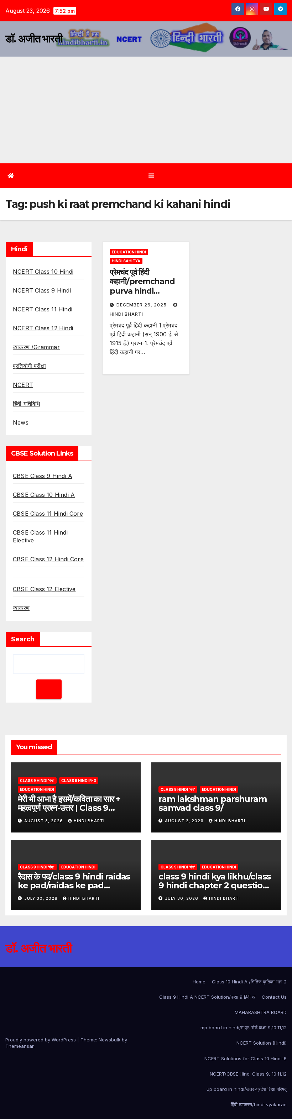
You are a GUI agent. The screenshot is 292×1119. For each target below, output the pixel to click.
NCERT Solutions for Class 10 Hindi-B (245, 1058)
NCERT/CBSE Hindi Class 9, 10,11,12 (248, 1074)
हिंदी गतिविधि (26, 403)
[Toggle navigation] (151, 175)
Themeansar (19, 1046)
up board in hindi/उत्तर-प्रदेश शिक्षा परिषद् (247, 1089)
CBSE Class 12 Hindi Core (48, 559)
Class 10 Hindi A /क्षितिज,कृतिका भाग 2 (249, 981)
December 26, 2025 (142, 305)
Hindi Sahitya (126, 261)
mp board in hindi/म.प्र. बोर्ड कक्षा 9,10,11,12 (243, 1027)
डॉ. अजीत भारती (33, 38)
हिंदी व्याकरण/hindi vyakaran (259, 1104)
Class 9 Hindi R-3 (78, 780)
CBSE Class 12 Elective (44, 589)
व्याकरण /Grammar (36, 347)
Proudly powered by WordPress (41, 1039)
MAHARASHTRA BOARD (261, 1012)
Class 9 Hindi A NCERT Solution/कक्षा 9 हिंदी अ (207, 997)
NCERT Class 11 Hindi (42, 309)
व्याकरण (21, 607)
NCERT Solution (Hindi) (261, 1043)
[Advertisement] (146, 110)
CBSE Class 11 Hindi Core (48, 513)
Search (23, 639)
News (20, 422)
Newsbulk (109, 1039)
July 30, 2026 (41, 898)
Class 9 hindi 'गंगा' (37, 780)
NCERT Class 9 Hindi (42, 290)
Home (199, 981)
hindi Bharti (89, 820)
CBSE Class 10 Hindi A (44, 494)
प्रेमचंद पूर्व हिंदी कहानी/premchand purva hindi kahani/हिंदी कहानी (142, 286)
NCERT (23, 384)
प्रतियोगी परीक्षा (29, 365)
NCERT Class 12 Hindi (43, 328)
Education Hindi (129, 252)
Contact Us (274, 997)
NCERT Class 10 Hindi (43, 271)
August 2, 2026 (185, 820)
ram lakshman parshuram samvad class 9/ (212, 803)
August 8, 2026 (44, 820)
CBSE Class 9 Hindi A (42, 475)
